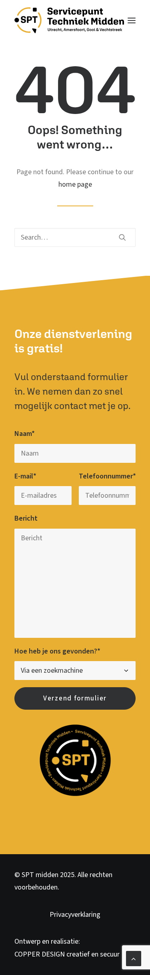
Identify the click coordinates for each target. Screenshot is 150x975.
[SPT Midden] (69, 20)
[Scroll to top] (133, 958)
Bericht (26, 518)
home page (75, 184)
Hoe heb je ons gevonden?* (57, 651)
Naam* (24, 434)
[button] (131, 20)
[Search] (75, 237)
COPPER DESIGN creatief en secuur (67, 954)
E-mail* (25, 476)
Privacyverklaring (75, 915)
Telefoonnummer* (107, 476)
